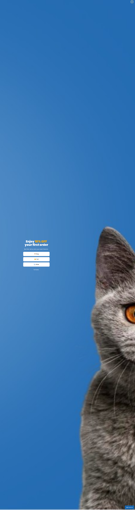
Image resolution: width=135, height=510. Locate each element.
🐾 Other (36, 264)
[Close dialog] (132, 2)
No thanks (36, 269)
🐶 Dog (36, 254)
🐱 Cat (36, 259)
